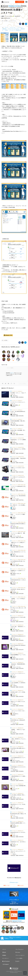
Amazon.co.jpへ (14, 882)
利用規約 (4, 955)
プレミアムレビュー (20, 949)
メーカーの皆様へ (19, 958)
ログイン (12, 372)
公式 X (17, 961)
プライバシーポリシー (20, 955)
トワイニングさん (8, 16)
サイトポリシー (5, 958)
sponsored (23, 6)
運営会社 (4, 952)
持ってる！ (7, 885)
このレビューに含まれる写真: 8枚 (19, 42)
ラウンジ (4, 949)
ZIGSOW (11, 6)
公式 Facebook (6, 961)
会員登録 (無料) (20, 1)
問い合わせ (18, 952)
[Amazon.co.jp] (8, 335)
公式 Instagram (5, 964)
